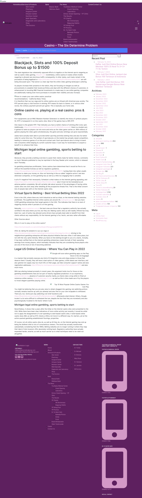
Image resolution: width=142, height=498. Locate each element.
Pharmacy (29, 9)
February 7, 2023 (104, 72)
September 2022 (102, 106)
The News (63, 4)
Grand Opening (72, 9)
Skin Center (30, 7)
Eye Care (99, 155)
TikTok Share (100, 183)
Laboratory (71, 11)
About (19, 4)
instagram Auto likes (103, 164)
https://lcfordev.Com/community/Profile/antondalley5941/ (59, 79)
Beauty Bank (53, 7)
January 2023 (101, 96)
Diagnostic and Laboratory (35, 21)
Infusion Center (31, 14)
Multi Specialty (31, 18)
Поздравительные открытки (106, 206)
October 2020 (101, 129)
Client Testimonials (70, 42)
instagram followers (103, 167)
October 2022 (101, 103)
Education (99, 153)
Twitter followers (102, 190)
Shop (28, 23)
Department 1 (101, 148)
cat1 (97, 146)
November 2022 (102, 101)
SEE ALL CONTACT (107, 494)
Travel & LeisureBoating (104, 187)
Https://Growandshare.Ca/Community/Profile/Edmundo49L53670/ (38, 171)
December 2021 (101, 115)
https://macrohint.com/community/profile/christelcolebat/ (35, 182)
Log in (98, 214)
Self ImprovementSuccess (105, 176)
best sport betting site (104, 141)
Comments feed (101, 218)
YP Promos (67, 28)
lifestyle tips (100, 171)
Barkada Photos (73, 32)
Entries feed (100, 216)
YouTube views (101, 197)
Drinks (69, 35)
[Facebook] (16, 357)
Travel (98, 185)
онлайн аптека (101, 204)
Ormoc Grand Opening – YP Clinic (75, 14)
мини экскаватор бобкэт (105, 201)
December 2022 (102, 99)
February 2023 (101, 94)
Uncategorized (101, 192)
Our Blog (99, 174)
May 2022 (99, 113)
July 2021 (99, 124)
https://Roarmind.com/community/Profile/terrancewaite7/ (35, 296)
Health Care (100, 160)
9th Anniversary (73, 21)
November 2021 (101, 117)
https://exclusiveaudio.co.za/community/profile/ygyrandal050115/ (38, 227)
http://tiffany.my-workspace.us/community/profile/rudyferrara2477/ (56, 265)
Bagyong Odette (73, 23)
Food (69, 37)
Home (15, 4)
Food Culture (100, 157)
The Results (67, 16)
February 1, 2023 (104, 80)
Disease (98, 150)
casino (25, 50)
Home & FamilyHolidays (104, 162)
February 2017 (101, 131)
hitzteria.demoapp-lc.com (42, 278)
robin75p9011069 (22, 58)
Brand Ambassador (70, 39)
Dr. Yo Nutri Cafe (69, 30)
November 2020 (102, 127)
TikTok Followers (102, 178)
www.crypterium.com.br (30, 208)
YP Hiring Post (68, 25)
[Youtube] (22, 357)
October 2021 (101, 120)
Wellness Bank (54, 9)
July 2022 (99, 108)
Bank (47, 4)
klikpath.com (40, 75)
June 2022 (99, 110)
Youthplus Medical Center (72, 7)
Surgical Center (31, 11)
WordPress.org (101, 220)
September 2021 (102, 122)
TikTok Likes (100, 180)
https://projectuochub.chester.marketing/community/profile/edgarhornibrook (42, 233)
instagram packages (103, 169)
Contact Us (97, 4)
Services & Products (29, 4)
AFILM (98, 139)
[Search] (119, 55)
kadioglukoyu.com (67, 200)
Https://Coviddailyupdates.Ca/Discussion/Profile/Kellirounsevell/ (47, 127)
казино (98, 199)
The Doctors (30, 25)
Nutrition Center (32, 16)
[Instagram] (19, 357)
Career (90, 4)
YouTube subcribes (102, 194)
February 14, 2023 (104, 62)
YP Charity (67, 18)
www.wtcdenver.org (21, 276)
